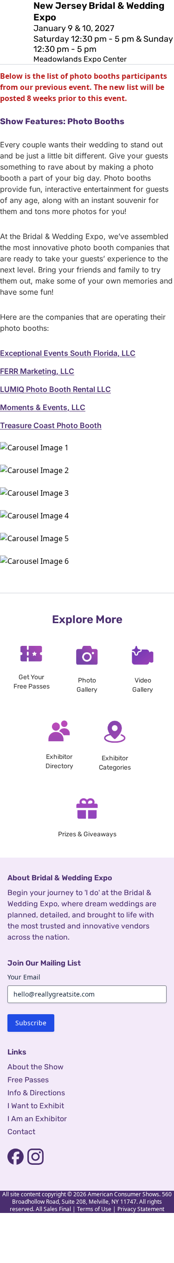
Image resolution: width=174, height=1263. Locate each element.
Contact (21, 1131)
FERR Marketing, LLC (37, 371)
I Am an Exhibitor (37, 1118)
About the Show (35, 1066)
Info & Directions (36, 1092)
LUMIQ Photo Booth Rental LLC (55, 389)
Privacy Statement (140, 1209)
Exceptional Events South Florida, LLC (67, 353)
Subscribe (30, 1022)
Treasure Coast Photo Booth (51, 425)
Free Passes (28, 1079)
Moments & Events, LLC (42, 407)
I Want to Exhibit (35, 1105)
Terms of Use (94, 1209)
